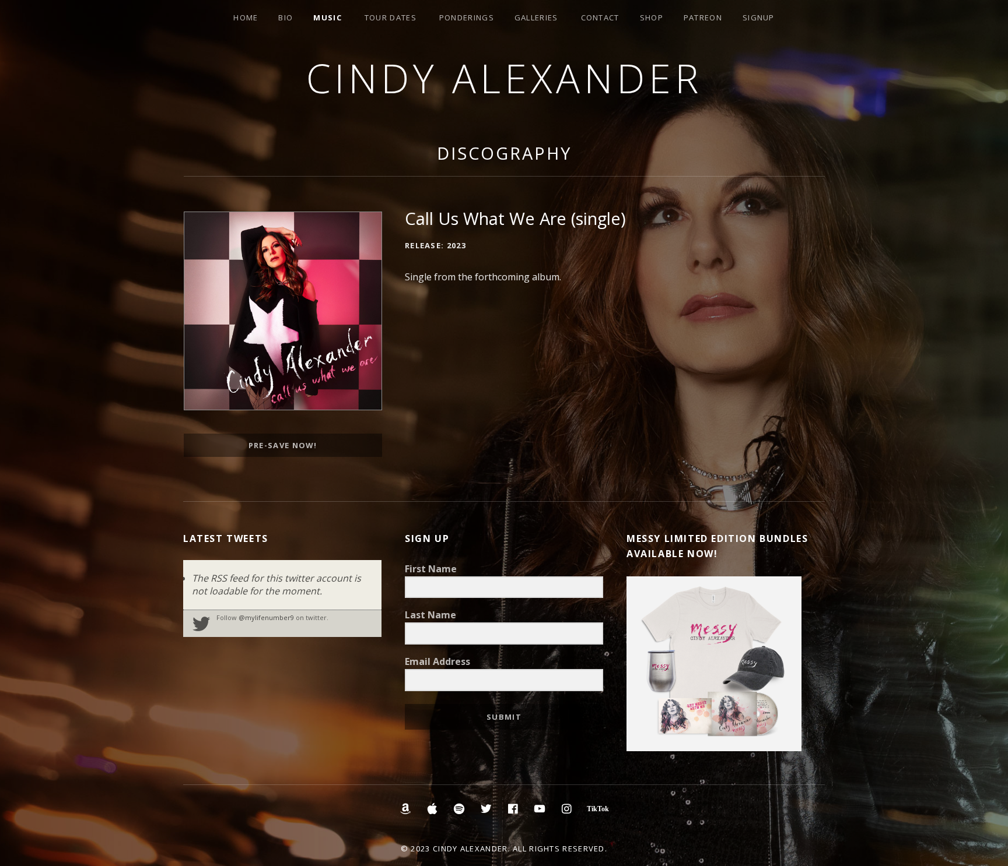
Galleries (536, 17)
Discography (504, 153)
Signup (759, 17)
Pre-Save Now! (283, 445)
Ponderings (466, 17)
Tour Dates (390, 17)
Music (327, 17)
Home (245, 17)
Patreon (703, 17)
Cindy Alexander (504, 78)
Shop (651, 17)
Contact (600, 17)
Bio (285, 17)
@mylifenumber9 (266, 617)
